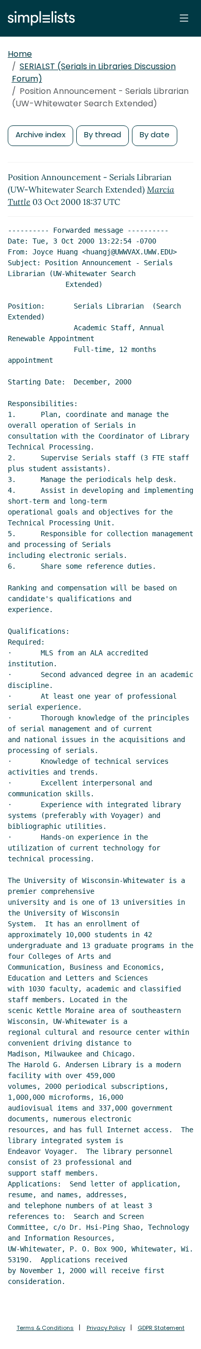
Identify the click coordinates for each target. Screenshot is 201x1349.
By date (155, 134)
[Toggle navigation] (184, 18)
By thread (102, 134)
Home (20, 54)
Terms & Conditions (45, 1328)
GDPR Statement (161, 1328)
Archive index (40, 134)
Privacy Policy (106, 1328)
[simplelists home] (39, 18)
